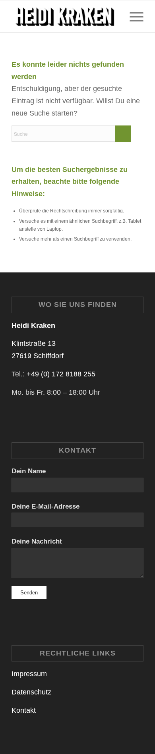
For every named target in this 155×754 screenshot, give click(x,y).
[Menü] (132, 16)
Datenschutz (31, 692)
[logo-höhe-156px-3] (64, 16)
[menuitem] (132, 16)
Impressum (29, 674)
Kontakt (24, 710)
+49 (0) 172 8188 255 (61, 374)
